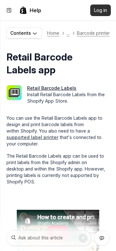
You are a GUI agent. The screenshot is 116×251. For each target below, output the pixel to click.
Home (53, 33)
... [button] (68, 33)
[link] (30, 10)
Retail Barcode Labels (51, 88)
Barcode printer (93, 33)
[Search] (83, 238)
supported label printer (32, 137)
